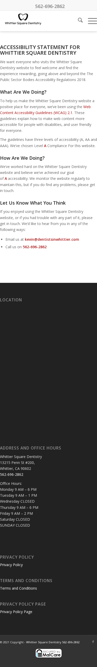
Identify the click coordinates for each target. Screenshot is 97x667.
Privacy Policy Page (16, 611)
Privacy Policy (11, 564)
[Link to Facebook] (93, 642)
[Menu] (90, 21)
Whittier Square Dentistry (43, 642)
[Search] (78, 21)
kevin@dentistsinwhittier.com (52, 239)
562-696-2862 (50, 6)
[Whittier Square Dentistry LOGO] (39, 21)
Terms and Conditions (18, 588)
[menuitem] (78, 21)
